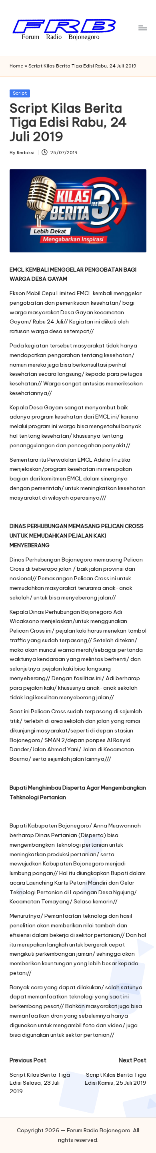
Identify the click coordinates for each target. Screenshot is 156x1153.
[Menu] (142, 28)
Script (20, 93)
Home (16, 66)
